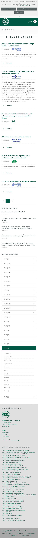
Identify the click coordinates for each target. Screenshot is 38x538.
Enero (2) (6, 391)
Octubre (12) (7, 360)
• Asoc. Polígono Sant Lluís (9, 517)
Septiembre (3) (8, 363)
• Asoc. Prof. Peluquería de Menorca (11, 503)
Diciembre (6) (7, 353)
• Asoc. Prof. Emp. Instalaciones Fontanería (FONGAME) (16, 477)
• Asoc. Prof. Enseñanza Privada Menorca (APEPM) (15, 450)
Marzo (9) (6, 384)
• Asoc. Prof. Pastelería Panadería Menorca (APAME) (15, 457)
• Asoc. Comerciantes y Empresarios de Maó (13, 510)
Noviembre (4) (7, 357)
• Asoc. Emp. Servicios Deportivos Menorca (13, 507)
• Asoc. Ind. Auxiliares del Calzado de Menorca (14, 466)
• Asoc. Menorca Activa (8, 496)
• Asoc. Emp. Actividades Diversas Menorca (13, 520)
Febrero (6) (7, 387)
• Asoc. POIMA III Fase (7, 512)
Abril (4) (6, 380)
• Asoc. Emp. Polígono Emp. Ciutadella (12, 515)
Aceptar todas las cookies (8, 9)
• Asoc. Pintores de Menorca (9, 481)
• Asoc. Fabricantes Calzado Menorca (12, 464)
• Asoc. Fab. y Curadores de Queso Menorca (13, 455)
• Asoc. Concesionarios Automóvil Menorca (13, 460)
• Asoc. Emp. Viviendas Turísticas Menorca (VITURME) (16, 484)
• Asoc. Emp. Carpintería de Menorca (11, 479)
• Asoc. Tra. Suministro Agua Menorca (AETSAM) (14, 454)
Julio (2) (6, 370)
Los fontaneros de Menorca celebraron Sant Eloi (19, 181)
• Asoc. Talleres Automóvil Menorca (11, 462)
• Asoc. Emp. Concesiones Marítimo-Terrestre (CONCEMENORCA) (19, 495)
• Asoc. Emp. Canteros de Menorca (11, 474)
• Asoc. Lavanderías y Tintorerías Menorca (13, 501)
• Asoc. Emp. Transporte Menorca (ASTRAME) (13, 486)
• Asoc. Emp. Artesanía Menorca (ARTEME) (13, 500)
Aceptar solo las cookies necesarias (27, 9)
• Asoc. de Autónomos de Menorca (11, 518)
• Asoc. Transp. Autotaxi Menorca (10, 488)
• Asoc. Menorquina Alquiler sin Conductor (13, 489)
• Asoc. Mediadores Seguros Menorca (12, 508)
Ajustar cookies (19, 12)
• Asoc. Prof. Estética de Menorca (10, 505)
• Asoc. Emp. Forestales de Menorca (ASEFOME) (14, 467)
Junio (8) (6, 374)
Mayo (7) (6, 377)
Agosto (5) (6, 367)
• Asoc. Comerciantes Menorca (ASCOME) (13, 493)
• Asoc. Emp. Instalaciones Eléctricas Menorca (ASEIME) (16, 476)
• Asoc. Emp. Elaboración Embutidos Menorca (14, 459)
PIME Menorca (15, 531)
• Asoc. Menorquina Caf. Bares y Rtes (12, 491)
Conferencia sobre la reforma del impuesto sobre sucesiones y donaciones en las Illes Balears (17, 116)
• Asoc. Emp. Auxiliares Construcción (11, 472)
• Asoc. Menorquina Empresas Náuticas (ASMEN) (14, 469)
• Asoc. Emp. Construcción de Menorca (12, 471)
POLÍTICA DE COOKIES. (25, 5)
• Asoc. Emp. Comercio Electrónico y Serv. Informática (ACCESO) (18, 452)
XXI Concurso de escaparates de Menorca (16, 137)
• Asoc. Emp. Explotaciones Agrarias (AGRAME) (14, 483)
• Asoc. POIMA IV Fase (7, 513)
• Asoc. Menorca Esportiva (9, 498)
